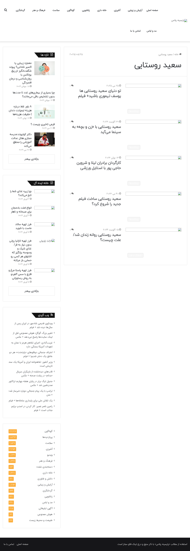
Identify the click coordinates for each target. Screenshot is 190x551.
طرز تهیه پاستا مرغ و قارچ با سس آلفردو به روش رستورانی (20, 274)
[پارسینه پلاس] (179, 20)
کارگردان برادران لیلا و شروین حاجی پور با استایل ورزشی (99, 165)
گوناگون (71, 10)
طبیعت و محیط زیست (41, 520)
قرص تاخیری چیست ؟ (43, 124)
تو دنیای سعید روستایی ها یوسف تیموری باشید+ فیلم (99, 93)
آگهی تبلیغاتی (46, 508)
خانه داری (102, 10)
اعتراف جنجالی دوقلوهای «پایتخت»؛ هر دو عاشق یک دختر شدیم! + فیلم (31, 354)
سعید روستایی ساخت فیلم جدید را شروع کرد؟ (99, 201)
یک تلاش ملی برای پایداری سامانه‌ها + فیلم (31, 401)
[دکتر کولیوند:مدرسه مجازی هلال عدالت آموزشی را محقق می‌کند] (44, 139)
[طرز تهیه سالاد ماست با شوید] (44, 229)
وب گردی (43, 315)
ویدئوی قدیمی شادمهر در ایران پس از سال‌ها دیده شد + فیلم (33, 325)
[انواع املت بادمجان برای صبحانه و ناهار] (44, 213)
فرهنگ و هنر (38, 10)
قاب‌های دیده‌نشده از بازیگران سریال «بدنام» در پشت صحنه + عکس (34, 374)
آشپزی (117, 10)
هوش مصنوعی (45, 514)
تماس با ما (135, 31)
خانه (176, 54)
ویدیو (50, 455)
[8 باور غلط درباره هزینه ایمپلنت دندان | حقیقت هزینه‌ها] (44, 112)
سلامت (56, 10)
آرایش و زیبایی (135, 10)
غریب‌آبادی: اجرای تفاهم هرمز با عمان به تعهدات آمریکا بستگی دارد (32, 345)
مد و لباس (152, 31)
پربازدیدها (47, 437)
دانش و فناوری (45, 479)
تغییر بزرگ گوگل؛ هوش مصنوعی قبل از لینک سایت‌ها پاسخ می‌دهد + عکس (33, 335)
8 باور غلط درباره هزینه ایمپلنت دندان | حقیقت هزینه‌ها (20, 110)
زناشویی (86, 10)
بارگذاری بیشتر (32, 159)
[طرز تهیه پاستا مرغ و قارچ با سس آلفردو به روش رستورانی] (44, 275)
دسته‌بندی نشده (45, 467)
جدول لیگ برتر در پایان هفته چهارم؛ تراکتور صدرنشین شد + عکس (31, 383)
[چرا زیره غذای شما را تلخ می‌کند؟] (44, 196)
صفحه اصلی (152, 10)
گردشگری (20, 10)
